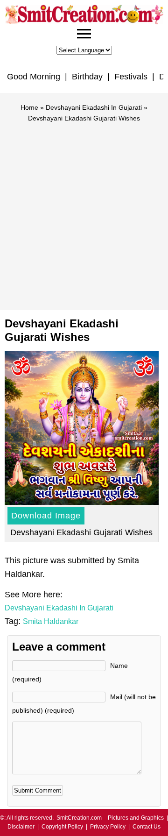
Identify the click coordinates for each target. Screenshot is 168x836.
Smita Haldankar (50, 621)
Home (29, 107)
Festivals (130, 76)
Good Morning (33, 76)
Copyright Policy (62, 826)
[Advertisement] (84, 212)
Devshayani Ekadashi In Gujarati (94, 107)
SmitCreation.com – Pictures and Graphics (110, 818)
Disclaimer (21, 826)
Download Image (46, 515)
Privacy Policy (108, 826)
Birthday (87, 76)
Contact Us (147, 826)
